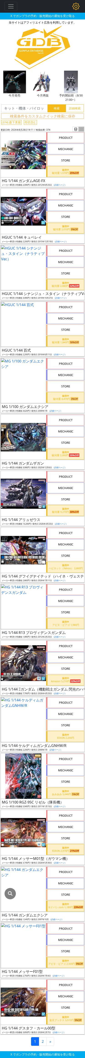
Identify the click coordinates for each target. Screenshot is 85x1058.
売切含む (30, 122)
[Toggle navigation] (11, 6)
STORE (65, 160)
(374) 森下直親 (11, 122)
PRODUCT (66, 138)
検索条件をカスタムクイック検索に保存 (42, 116)
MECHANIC (65, 149)
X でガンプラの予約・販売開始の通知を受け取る (42, 16)
